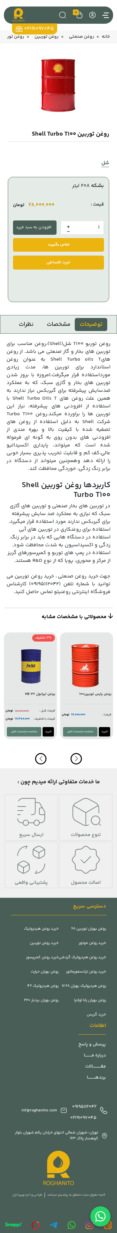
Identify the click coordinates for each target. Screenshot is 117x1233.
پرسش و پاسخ (92, 1044)
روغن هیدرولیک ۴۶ (42, 986)
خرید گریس (96, 1015)
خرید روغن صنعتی (78, 576)
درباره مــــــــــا (95, 1055)
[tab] (91, 324)
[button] (40, 758)
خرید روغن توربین (34, 576)
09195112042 (84, 1107)
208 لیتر (81, 186)
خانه (106, 36)
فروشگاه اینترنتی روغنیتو (82, 592)
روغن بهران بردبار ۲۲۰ (41, 1000)
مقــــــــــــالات (95, 1066)
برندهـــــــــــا (96, 1077)
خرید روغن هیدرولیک (41, 929)
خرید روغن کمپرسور (42, 958)
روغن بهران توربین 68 (88, 929)
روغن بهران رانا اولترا (90, 1000)
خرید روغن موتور (92, 943)
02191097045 (39, 29)
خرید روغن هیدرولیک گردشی (82, 958)
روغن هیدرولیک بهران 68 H (84, 986)
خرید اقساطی (58, 262)
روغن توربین (46, 36)
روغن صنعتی (81, 36)
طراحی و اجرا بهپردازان (27, 1195)
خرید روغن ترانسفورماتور (86, 972)
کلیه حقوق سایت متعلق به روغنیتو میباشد (76, 1195)
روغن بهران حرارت (44, 972)
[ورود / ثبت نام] (91, 15)
